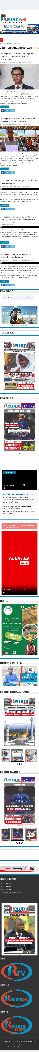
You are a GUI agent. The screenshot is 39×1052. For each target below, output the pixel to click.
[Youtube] (21, 1044)
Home (3, 43)
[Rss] (15, 1044)
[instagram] (23, 1044)
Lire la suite (5, 107)
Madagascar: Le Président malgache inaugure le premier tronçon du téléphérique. (16, 56)
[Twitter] (19, 1044)
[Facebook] (17, 1044)
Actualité (14, 186)
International (14, 62)
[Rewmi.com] (13, 17)
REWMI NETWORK (29, 1042)
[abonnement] (38, 48)
